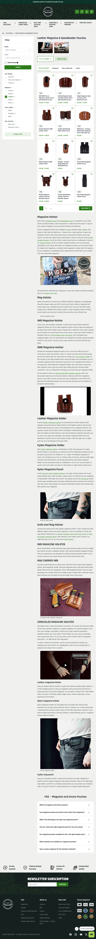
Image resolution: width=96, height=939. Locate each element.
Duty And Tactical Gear (37, 25)
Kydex (11, 100)
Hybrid (11, 94)
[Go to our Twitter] (86, 934)
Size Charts (61, 915)
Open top (11, 124)
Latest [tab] (78, 68)
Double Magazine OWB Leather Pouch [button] (46, 130)
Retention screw (14, 127)
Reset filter (61, 59)
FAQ (22, 915)
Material (7, 88)
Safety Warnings (45, 918)
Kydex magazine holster (49, 449)
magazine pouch (51, 221)
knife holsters (69, 539)
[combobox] (17, 50)
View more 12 (85, 208)
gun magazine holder (82, 357)
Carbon (11, 91)
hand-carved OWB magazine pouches (68, 373)
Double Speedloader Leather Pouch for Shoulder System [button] (64, 196)
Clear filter (18, 134)
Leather (11, 97)
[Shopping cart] (92, 12)
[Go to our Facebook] (70, 934)
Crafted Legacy (86, 23)
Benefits (23, 908)
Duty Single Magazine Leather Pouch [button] (83, 196)
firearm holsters (45, 243)
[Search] (77, 12)
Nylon (11, 103)
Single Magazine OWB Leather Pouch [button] (45, 163)
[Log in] (87, 12)
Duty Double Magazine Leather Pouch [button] (84, 163)
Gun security (9, 121)
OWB (10, 110)
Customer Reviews (64, 908)
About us (42, 904)
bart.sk (38, 934)
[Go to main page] (3, 33)
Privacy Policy (44, 915)
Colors (60, 918)
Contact (42, 911)
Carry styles (9, 107)
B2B (41, 908)
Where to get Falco (64, 904)
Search (17, 67)
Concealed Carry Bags (23, 24)
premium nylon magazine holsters (53, 473)
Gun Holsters (7, 24)
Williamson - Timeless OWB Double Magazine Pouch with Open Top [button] (84, 131)
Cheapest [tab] (55, 68)
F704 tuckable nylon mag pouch (61, 335)
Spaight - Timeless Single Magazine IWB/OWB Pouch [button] (63, 164)
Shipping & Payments (27, 918)
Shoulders (12, 113)
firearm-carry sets (51, 293)
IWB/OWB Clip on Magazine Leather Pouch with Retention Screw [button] (46, 98)
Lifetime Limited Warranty (29, 911)
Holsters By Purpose (69, 24)
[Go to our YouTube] (81, 934)
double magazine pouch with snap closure (72, 534)
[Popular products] (82, 12)
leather (84, 230)
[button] (18, 91)
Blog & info (24, 904)
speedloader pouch (66, 221)
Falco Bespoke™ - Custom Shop (47, 922)
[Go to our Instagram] (76, 934)
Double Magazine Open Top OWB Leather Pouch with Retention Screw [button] (65, 98)
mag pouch (85, 479)
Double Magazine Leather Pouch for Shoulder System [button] (44, 196)
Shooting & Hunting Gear (53, 25)
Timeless (11, 83)
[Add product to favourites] (53, 75)
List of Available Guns (65, 911)
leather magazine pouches (52, 423)
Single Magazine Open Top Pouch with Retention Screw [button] (84, 98)
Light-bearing (12, 63)
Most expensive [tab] (67, 68)
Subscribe (62, 884)
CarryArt (11, 77)
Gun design (8, 74)
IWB (10, 117)
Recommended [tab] (44, 68)
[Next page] (51, 208)
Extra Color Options (15, 80)
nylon (69, 230)
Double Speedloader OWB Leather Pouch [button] (64, 130)
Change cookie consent (28, 921)
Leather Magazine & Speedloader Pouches (26, 33)
